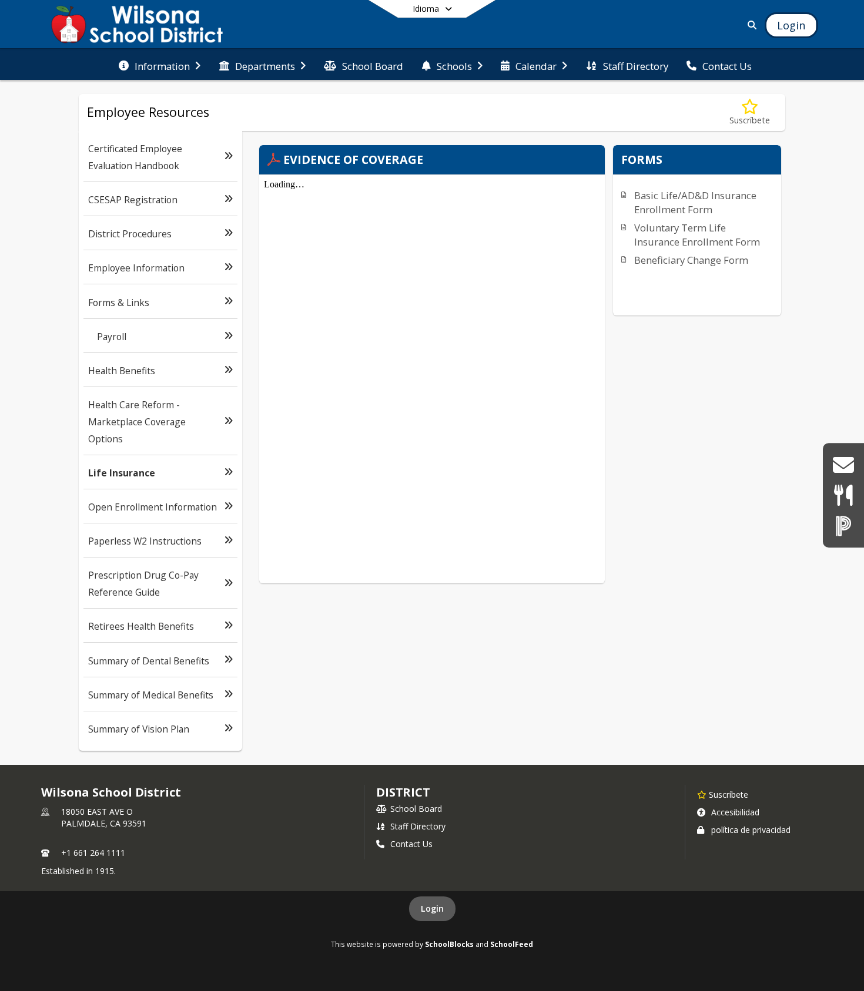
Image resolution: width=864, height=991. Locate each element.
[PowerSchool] (843, 525)
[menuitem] (159, 64)
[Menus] (843, 495)
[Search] (749, 25)
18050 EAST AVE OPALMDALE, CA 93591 (103, 817)
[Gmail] (843, 465)
